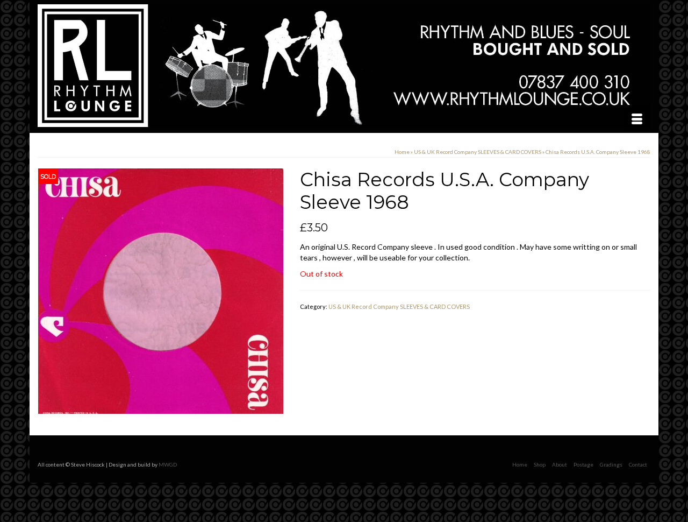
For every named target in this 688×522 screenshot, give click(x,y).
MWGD (168, 464)
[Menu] (637, 119)
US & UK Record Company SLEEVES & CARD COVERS (399, 306)
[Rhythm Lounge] (344, 65)
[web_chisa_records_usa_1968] (160, 290)
